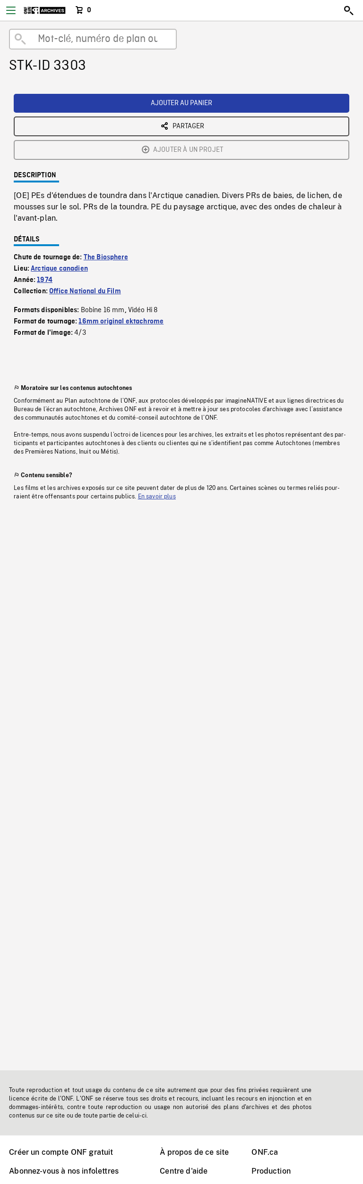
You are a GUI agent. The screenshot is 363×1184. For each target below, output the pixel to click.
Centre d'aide (183, 1171)
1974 (44, 280)
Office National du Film (85, 291)
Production (271, 1171)
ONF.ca (264, 1152)
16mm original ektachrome (121, 321)
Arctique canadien (59, 269)
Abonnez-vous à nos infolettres (64, 1171)
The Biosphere (106, 257)
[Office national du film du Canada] (45, 10)
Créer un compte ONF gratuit (61, 1152)
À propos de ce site (194, 1152)
